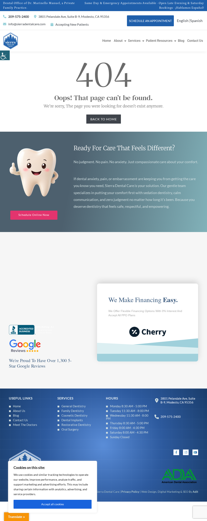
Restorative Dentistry (76, 424)
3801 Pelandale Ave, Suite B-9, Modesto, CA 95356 (73, 16)
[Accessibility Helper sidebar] (5, 55)
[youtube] (195, 452)
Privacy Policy (130, 491)
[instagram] (186, 452)
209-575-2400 (18, 16)
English (182, 20)
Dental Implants (72, 420)
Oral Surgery (70, 429)
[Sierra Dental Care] (10, 40)
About (118, 41)
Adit (195, 491)
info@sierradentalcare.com (26, 24)
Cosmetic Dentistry (74, 415)
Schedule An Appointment (150, 21)
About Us (19, 411)
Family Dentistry (72, 411)
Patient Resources (159, 41)
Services (134, 41)
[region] (52, 487)
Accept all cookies (52, 504)
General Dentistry (73, 406)
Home (106, 41)
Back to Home (103, 119)
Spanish (196, 20)
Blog (181, 41)
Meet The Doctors (25, 424)
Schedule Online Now (33, 214)
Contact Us (195, 41)
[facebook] (176, 452)
